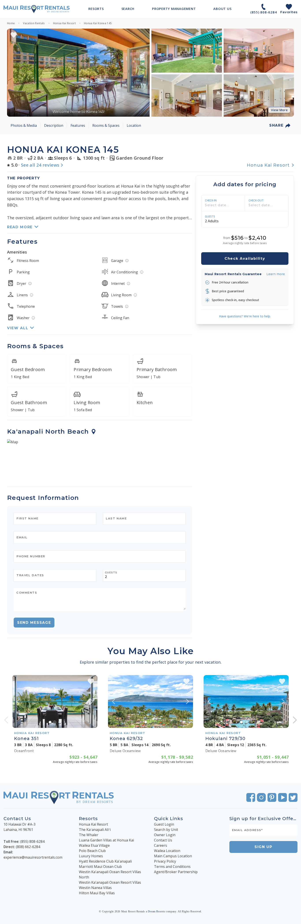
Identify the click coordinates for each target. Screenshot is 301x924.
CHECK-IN (211, 200)
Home (11, 23)
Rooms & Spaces (105, 125)
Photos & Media (24, 125)
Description (53, 125)
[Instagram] (261, 797)
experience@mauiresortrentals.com (33, 857)
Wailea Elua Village (94, 845)
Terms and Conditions (172, 866)
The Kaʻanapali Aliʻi (95, 829)
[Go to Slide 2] (55, 722)
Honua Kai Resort (64, 23)
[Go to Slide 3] (59, 722)
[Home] (37, 9)
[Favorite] (14, 35)
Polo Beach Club (92, 850)
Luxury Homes (91, 856)
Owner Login (164, 834)
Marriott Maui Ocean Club (100, 866)
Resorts (88, 818)
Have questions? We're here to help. (245, 316)
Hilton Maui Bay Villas (97, 893)
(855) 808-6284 (32, 841)
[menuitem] (96, 8)
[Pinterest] (272, 797)
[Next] (294, 719)
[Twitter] (293, 797)
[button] (78, 73)
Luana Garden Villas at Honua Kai (106, 840)
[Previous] (6, 719)
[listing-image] (54, 701)
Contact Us (163, 840)
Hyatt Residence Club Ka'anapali (105, 861)
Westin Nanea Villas (95, 887)
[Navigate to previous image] (18, 701)
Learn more (275, 274)
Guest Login (164, 824)
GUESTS (210, 216)
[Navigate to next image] (92, 701)
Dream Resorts (156, 911)
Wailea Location (167, 850)
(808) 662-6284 (28, 846)
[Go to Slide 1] (50, 722)
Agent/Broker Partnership (176, 871)
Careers (160, 845)
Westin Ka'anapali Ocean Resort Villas (110, 882)
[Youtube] (282, 797)
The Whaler (88, 834)
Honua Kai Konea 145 (98, 23)
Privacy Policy (165, 861)
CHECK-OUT (256, 200)
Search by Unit (166, 829)
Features (78, 125)
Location (134, 125)
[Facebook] (250, 797)
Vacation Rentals (34, 23)
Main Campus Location (173, 856)
